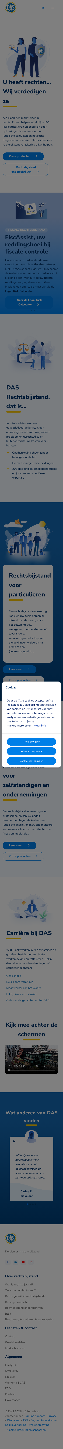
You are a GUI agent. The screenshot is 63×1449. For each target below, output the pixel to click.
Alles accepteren (31, 751)
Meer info (40, 726)
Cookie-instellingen (31, 761)
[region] (31, 725)
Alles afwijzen (31, 741)
